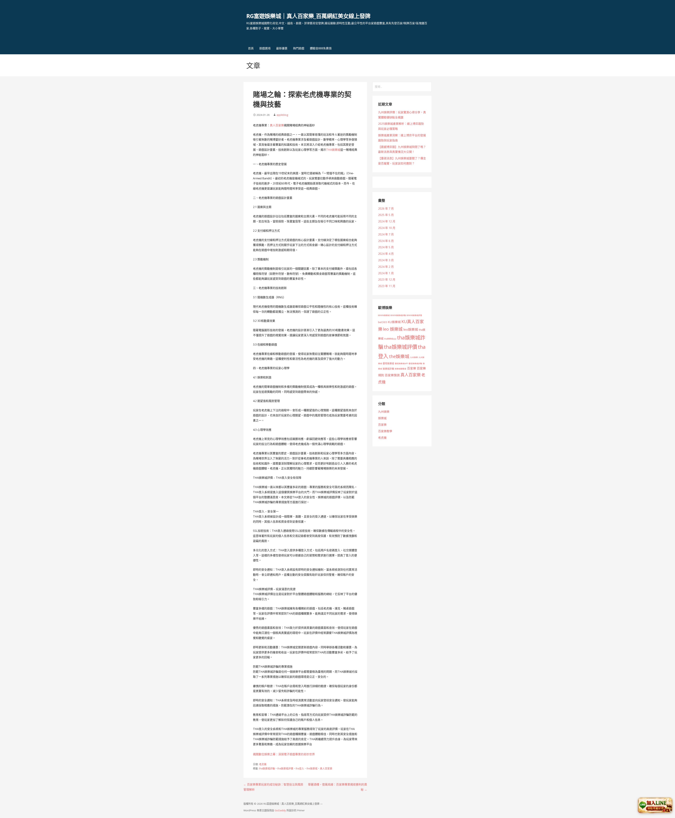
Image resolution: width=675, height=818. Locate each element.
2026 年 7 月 (386, 208)
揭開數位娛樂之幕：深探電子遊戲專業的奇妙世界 (284, 754)
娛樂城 (382, 418)
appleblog (282, 114)
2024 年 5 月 (386, 247)
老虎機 (262, 764)
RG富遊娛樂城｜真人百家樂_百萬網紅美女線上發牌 (308, 16)
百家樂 (411, 368)
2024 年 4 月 (386, 254)
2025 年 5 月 (386, 215)
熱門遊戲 (298, 48)
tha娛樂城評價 (285, 768)
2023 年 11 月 (386, 286)
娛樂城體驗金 (400, 369)
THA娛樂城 (333, 150)
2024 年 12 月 (386, 221)
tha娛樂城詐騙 (267, 768)
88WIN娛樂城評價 (414, 315)
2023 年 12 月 (386, 279)
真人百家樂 (277, 125)
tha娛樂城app (390, 338)
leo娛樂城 (410, 329)
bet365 (382, 322)
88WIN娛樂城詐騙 (398, 315)
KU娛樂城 (394, 322)
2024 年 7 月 (386, 234)
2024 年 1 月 (386, 273)
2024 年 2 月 (386, 267)
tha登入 (300, 768)
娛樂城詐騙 (388, 368)
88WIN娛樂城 (384, 315)
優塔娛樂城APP (401, 363)
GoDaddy (280, 810)
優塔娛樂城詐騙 (415, 363)
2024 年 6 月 (386, 241)
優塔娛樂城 (388, 363)
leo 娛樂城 (393, 329)
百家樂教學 (385, 431)
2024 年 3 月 (386, 260)
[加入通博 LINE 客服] (655, 806)
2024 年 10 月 (386, 228)
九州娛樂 (414, 357)
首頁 (251, 48)
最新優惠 (281, 48)
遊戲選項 (265, 48)
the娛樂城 (312, 768)
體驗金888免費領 (321, 48)
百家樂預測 (392, 375)
